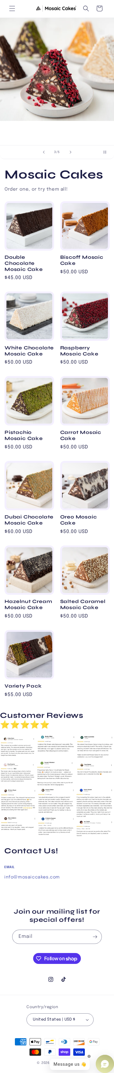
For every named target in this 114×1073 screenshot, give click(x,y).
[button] (12, 8)
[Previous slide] (43, 152)
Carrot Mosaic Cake (81, 435)
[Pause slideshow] (107, 152)
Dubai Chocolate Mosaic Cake (29, 520)
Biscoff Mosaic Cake (81, 260)
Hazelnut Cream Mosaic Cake (28, 604)
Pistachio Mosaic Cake (24, 435)
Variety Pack (23, 686)
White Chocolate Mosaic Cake (29, 351)
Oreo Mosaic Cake (78, 520)
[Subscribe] (95, 937)
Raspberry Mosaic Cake (79, 351)
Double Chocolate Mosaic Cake (24, 263)
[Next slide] (70, 152)
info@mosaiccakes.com (32, 877)
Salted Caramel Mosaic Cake (82, 604)
